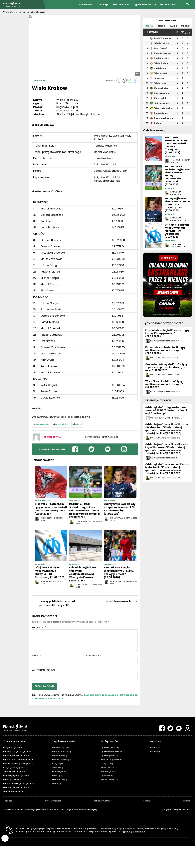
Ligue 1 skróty (107, 775)
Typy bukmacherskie (145, 4)
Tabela (149, 26)
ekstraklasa (42, 424)
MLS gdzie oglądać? (12, 747)
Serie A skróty (107, 767)
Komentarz (39, 627)
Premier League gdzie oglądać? (18, 763)
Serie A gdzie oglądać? (14, 771)
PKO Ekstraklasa (167, 20)
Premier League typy (61, 759)
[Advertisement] (14, 58)
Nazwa (36, 655)
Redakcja (9, 800)
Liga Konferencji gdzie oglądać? (18, 759)
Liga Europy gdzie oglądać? (16, 755)
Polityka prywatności (102, 800)
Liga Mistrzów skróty (110, 747)
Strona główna (10, 12)
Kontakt (146, 800)
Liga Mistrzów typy (60, 747)
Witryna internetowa (43, 669)
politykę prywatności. (134, 831)
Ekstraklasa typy (59, 779)
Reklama (186, 800)
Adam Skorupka (52, 437)
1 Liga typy (56, 783)
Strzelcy (185, 26)
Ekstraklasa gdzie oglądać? (16, 787)
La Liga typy (57, 763)
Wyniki (173, 26)
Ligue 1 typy (57, 775)
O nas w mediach (53, 800)
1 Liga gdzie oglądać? (13, 791)
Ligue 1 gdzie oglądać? (13, 779)
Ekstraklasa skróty (109, 779)
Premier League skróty (111, 759)
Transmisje (102, 4)
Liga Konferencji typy (61, 751)
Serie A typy (57, 767)
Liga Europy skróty (109, 755)
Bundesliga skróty (109, 771)
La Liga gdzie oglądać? (14, 767)
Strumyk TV (155, 747)
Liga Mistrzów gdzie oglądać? (17, 751)
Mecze (161, 26)
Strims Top (155, 751)
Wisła (78, 424)
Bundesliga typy (59, 771)
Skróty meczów (121, 4)
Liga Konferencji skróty (111, 751)
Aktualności (85, 4)
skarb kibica (61, 424)
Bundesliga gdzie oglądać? (16, 775)
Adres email (93, 655)
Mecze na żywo (168, 4)
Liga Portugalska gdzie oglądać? (18, 783)
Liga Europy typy (59, 755)
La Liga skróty (107, 763)
